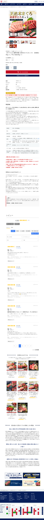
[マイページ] (39, 1)
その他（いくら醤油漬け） (12, 499)
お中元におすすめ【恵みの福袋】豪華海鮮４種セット (22, 415)
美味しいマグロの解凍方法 (3, 495)
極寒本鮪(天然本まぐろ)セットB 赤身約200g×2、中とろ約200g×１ (22, 373)
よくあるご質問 (36, 4)
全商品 (1, 4)
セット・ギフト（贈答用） (19, 498)
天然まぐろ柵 (3, 490)
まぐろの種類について (3, 496)
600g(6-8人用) (33, 498)
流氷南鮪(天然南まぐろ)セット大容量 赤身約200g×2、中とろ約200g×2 (22, 394)
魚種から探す (6, 4)
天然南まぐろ (10, 496)
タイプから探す (19, 4)
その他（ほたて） (11, 500)
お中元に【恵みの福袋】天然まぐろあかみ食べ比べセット (11, 415)
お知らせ (41, 4)
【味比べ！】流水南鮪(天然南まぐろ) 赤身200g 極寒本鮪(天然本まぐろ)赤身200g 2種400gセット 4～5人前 (12, 395)
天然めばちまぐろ (11, 497)
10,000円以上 (26, 498)
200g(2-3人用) (33, 496)
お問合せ (1, 510)
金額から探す (24, 4)
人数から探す (30, 4)
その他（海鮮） (18, 499)
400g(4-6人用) (33, 497)
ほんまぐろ (7, 490)
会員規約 (1, 509)
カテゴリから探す (13, 4)
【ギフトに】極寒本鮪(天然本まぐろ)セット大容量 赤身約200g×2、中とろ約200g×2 (12, 373)
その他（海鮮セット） (11, 498)
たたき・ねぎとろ (19, 497)
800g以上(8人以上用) (34, 499)
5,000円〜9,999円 (26, 497)
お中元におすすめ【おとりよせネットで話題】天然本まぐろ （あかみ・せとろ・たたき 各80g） (33, 373)
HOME (1, 490)
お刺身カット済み (19, 496)
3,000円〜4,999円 (26, 496)
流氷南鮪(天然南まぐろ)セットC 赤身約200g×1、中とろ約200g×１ (33, 393)
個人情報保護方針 (2, 506)
